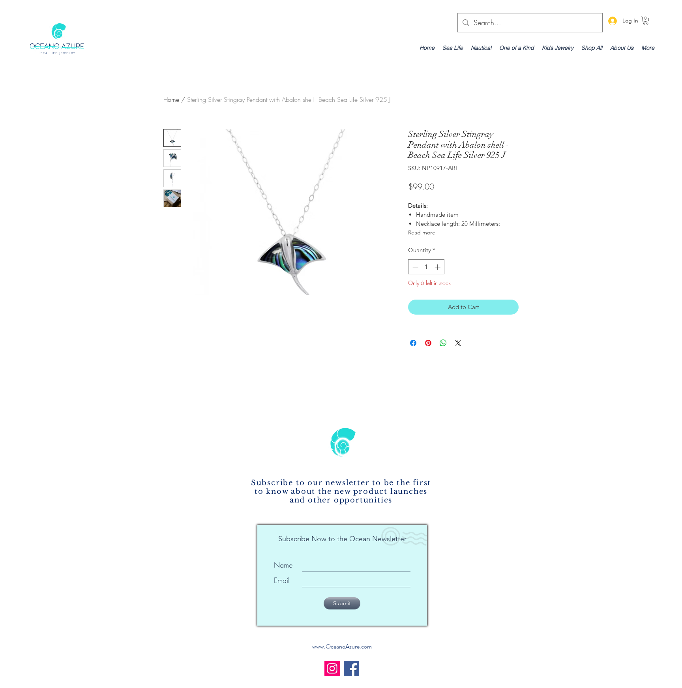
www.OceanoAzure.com (342, 646)
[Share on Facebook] (413, 343)
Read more (421, 232)
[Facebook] (351, 668)
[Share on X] (458, 343)
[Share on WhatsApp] (443, 343)
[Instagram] (332, 668)
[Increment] (438, 267)
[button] (645, 20)
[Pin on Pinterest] (428, 343)
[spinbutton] (426, 267)
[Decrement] (414, 267)
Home (171, 99)
